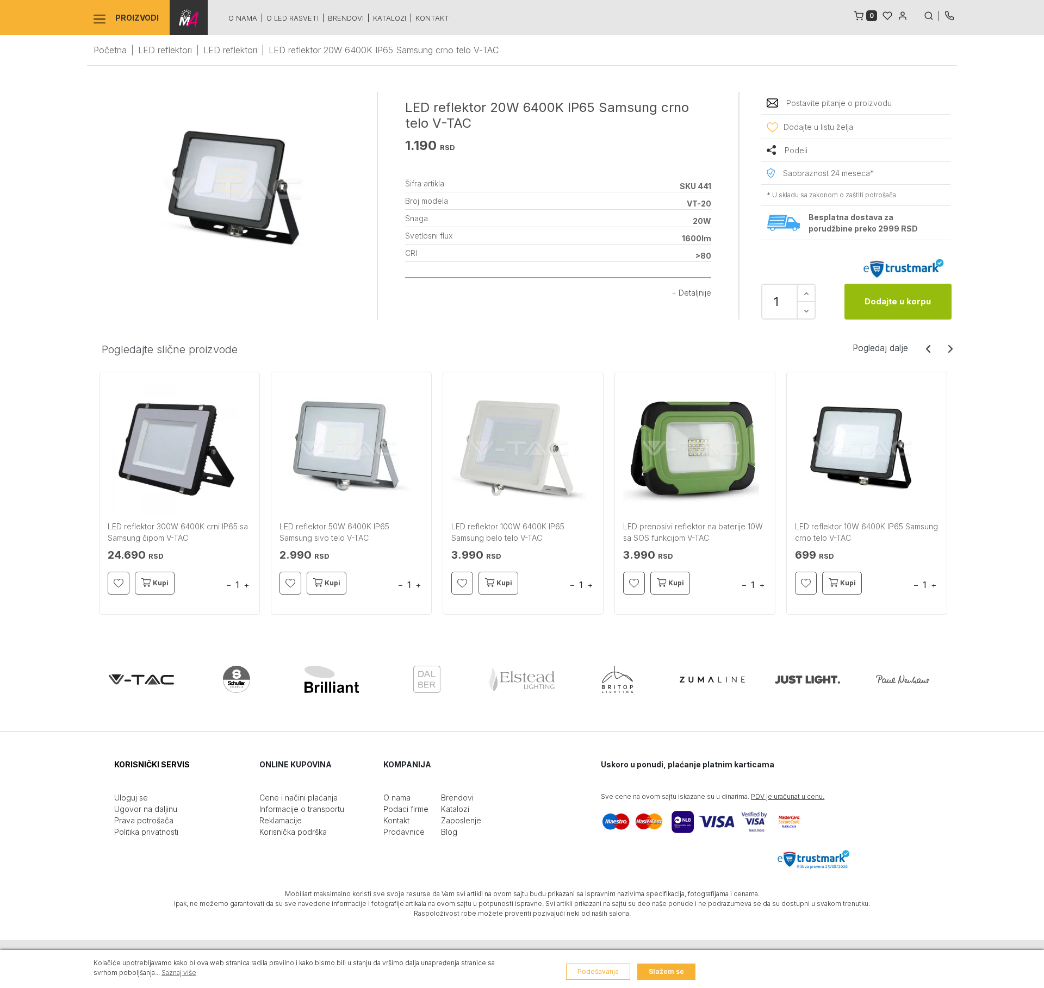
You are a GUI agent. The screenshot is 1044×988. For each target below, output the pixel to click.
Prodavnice (404, 831)
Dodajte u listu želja (818, 127)
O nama (242, 18)
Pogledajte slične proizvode (170, 349)
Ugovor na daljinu (145, 809)
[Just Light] (807, 679)
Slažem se (666, 971)
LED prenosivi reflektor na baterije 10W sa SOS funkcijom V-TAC (693, 532)
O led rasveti (292, 18)
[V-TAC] (141, 679)
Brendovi (346, 18)
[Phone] (949, 14)
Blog (449, 831)
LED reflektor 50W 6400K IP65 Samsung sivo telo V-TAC (334, 532)
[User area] (903, 14)
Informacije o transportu (301, 809)
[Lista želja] (887, 14)
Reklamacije (280, 820)
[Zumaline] (712, 679)
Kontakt (432, 18)
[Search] (931, 14)
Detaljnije (693, 292)
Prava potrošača (143, 820)
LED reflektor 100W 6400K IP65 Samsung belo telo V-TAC (507, 532)
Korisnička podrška (293, 831)
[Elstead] (522, 679)
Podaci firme (405, 809)
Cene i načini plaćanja (298, 797)
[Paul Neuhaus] (902, 679)
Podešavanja (598, 971)
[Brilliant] (331, 679)
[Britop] (617, 679)
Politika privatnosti (146, 831)
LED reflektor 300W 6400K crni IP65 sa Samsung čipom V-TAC (178, 532)
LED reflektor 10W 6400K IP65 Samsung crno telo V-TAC (866, 532)
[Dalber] (426, 679)
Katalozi (389, 18)
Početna (110, 50)
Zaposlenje (461, 820)
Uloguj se (131, 797)
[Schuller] (236, 679)
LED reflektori (165, 50)
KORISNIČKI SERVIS (152, 764)
